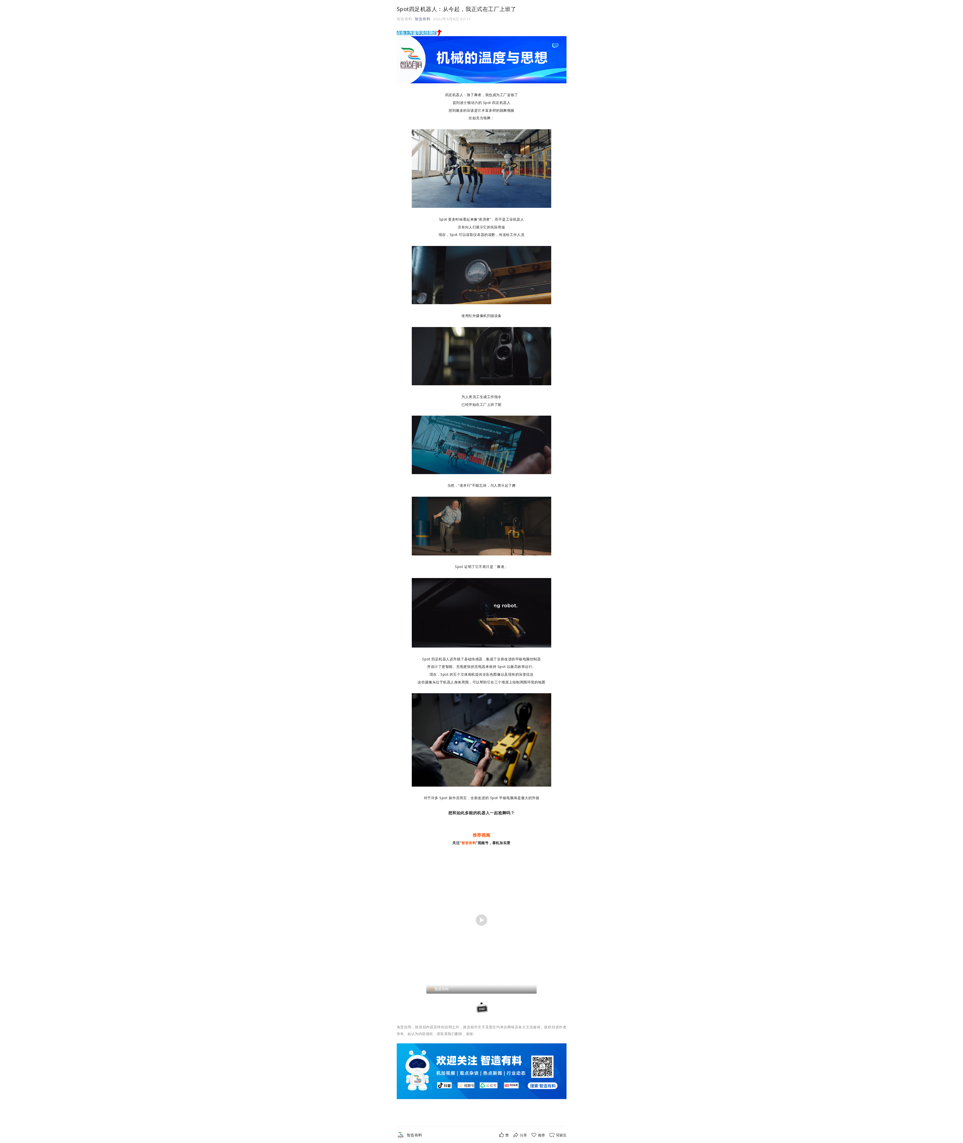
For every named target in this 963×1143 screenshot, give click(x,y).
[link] (414, 1135)
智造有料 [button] (422, 18)
